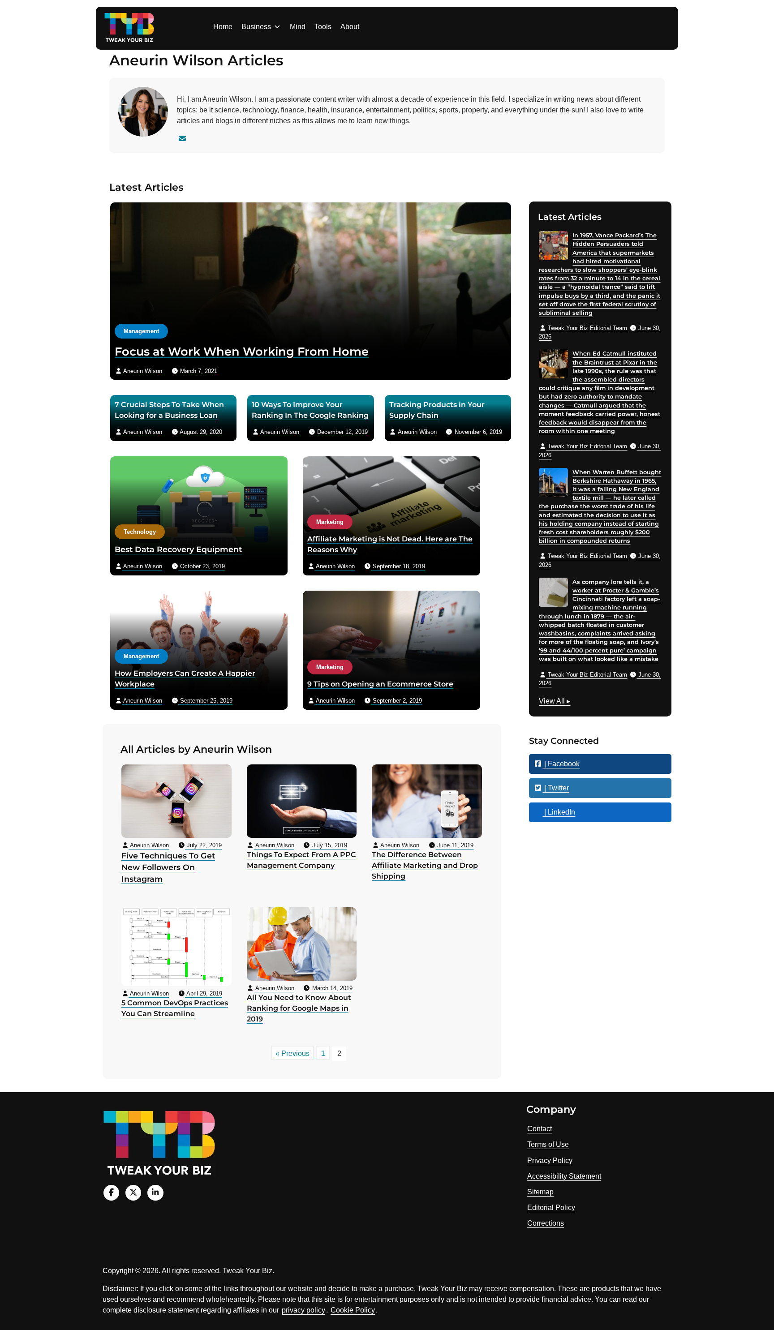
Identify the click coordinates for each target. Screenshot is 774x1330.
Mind (297, 26)
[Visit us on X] (133, 1192)
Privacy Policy (549, 1160)
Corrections (545, 1223)
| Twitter (555, 788)
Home (222, 26)
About (349, 26)
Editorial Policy (551, 1207)
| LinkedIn (558, 812)
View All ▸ (554, 702)
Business (256, 26)
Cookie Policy (353, 1310)
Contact (539, 1129)
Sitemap (540, 1192)
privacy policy (303, 1310)
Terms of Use (548, 1144)
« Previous (292, 1053)
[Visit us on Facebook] (111, 1192)
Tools (322, 26)
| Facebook (561, 764)
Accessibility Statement (564, 1176)
